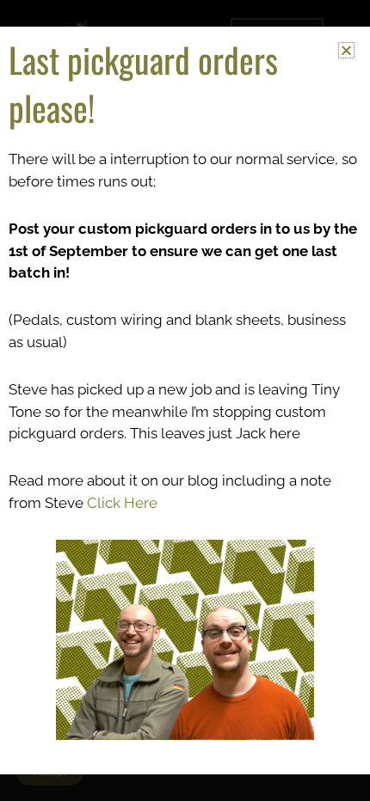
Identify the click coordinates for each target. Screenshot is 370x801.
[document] (185, 400)
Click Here (122, 502)
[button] (346, 50)
